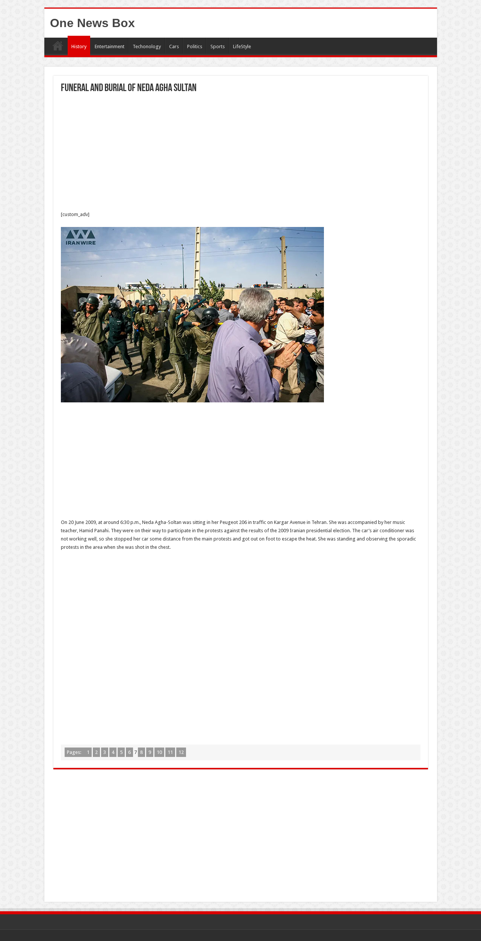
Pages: (74, 752)
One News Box (92, 23)
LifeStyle (242, 46)
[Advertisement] (240, 154)
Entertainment (109, 46)
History (78, 46)
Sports (217, 46)
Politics (194, 46)
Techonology (147, 46)
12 (181, 752)
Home (58, 45)
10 (159, 752)
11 (170, 752)
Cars (174, 46)
